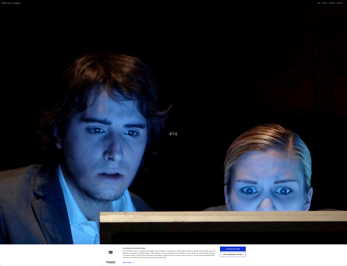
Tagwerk (324, 3)
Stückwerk (332, 3)
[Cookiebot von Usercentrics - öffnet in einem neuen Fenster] (111, 262)
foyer (319, 3)
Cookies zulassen (233, 249)
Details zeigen (127, 262)
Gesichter (340, 3)
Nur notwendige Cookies (233, 254)
